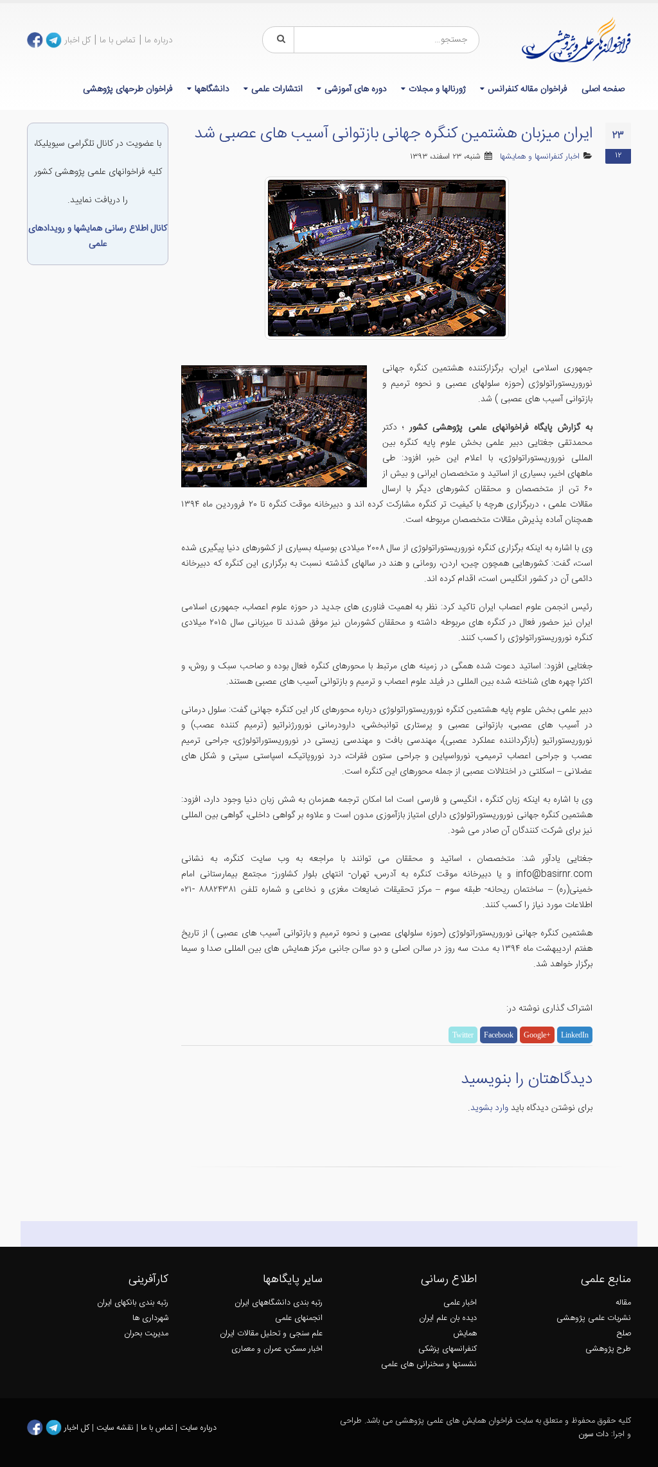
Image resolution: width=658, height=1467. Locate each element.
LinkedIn (575, 1034)
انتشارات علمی (277, 89)
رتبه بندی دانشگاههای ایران (279, 1303)
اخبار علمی (460, 1303)
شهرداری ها (150, 1318)
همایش (465, 1334)
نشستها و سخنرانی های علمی (429, 1364)
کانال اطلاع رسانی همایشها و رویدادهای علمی (97, 236)
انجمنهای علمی (299, 1318)
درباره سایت (198, 1427)
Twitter (463, 1034)
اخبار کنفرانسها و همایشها (540, 157)
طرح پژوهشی (608, 1349)
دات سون (593, 1434)
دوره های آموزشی (356, 89)
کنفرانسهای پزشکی (447, 1349)
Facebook (498, 1034)
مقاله (623, 1303)
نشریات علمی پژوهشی (593, 1318)
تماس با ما (118, 40)
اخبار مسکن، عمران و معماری (277, 1349)
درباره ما (159, 40)
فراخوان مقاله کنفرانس (527, 89)
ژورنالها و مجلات (437, 89)
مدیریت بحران (146, 1334)
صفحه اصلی (603, 89)
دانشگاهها (212, 89)
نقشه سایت (116, 1427)
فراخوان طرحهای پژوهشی (128, 89)
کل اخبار (77, 40)
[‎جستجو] (279, 40)
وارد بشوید (489, 1108)
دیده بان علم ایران (448, 1318)
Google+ (537, 1034)
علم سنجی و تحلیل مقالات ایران (271, 1334)
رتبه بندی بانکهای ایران (132, 1303)
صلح (624, 1334)
